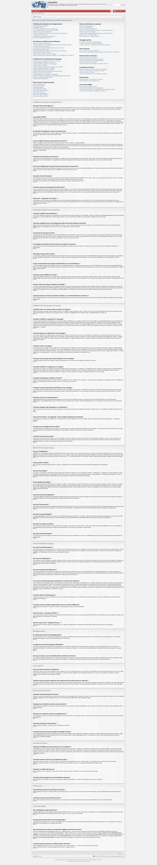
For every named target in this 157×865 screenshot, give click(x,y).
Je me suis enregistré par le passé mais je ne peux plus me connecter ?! (50, 33)
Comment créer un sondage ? (40, 65)
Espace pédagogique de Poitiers (61, 859)
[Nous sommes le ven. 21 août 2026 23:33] (123, 17)
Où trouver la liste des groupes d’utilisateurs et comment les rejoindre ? (96, 30)
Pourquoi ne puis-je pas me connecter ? (42, 31)
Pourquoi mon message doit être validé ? (42, 77)
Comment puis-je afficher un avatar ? (42, 52)
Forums (38, 11)
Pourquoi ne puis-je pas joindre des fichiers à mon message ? (47, 71)
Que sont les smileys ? (38, 87)
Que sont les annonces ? (39, 91)
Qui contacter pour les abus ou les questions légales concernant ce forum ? (97, 89)
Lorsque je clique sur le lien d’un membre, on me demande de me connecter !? (53, 55)
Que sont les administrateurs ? (86, 26)
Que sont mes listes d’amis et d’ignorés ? (89, 50)
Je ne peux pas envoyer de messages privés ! (90, 42)
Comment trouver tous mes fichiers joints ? (89, 80)
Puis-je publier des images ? (40, 88)
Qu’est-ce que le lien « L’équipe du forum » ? (89, 36)
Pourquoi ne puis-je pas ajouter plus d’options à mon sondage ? (48, 66)
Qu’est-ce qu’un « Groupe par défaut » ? (88, 34)
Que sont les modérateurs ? (86, 27)
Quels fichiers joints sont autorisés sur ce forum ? (91, 79)
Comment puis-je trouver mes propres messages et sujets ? (93, 63)
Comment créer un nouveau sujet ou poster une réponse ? (47, 61)
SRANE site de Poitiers (72, 859)
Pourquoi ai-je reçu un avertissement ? (42, 72)
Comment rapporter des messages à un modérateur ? (45, 74)
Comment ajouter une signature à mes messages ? (45, 63)
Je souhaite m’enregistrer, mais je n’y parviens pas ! (45, 28)
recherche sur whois (38, 832)
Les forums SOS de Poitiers (83, 859)
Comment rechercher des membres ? (88, 62)
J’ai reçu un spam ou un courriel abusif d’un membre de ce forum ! (95, 44)
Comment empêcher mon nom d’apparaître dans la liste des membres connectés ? (52, 44)
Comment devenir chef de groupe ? (87, 31)
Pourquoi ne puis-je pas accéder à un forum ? (44, 69)
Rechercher (35, 13)
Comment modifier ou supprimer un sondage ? (44, 68)
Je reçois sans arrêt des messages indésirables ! (91, 43)
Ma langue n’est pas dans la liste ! (41, 49)
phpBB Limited (71, 812)
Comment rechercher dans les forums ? (88, 57)
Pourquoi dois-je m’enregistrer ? (40, 26)
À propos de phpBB (71, 813)
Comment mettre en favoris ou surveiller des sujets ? (92, 70)
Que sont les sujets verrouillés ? (40, 94)
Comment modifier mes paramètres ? (42, 43)
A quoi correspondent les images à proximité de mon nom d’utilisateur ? (50, 50)
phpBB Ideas (105, 821)
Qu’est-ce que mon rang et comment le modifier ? (45, 53)
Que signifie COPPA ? (38, 27)
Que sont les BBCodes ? (39, 84)
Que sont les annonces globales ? (41, 90)
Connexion (42, 13)
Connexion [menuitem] (125, 11)
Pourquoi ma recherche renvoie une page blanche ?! (91, 60)
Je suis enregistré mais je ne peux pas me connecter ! (46, 30)
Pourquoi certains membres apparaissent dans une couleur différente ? (96, 33)
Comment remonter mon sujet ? (40, 78)
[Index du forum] (39, 5)
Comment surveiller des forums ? (87, 72)
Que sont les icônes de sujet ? (40, 96)
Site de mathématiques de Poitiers (95, 859)
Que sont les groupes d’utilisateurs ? (88, 28)
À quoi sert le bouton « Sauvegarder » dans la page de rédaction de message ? (52, 75)
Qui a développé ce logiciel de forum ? (88, 86)
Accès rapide (33, 11)
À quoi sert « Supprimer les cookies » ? (42, 37)
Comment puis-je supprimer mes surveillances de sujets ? (93, 73)
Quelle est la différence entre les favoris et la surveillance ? (93, 69)
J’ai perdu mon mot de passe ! (40, 34)
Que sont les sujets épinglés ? (40, 93)
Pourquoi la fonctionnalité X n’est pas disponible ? (91, 88)
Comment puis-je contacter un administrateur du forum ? (92, 91)
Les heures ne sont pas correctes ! (41, 46)
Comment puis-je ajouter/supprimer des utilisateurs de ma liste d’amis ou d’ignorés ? (99, 52)
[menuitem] (112, 11)
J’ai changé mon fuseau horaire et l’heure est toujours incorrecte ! (48, 47)
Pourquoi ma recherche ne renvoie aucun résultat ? (91, 59)
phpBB (116, 257)
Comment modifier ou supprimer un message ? (44, 62)
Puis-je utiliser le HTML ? (39, 85)
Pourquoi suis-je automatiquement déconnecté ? (44, 36)
